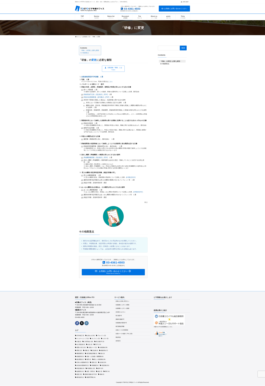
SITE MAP (185, 2)
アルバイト (102, 335)
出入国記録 (81, 344)
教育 (89, 359)
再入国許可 (100, 341)
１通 (92, 77)
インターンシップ (83, 338)
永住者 (103, 362)
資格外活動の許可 (91, 374)
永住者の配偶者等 (83, 365)
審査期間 (80, 353)
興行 (107, 371)
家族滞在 (104, 350)
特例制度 (95, 365)
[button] (113, 69)
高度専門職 (91, 377)
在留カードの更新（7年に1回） (124, 333)
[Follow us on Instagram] (86, 323)
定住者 (95, 350)
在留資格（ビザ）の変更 (122, 305)
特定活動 (80, 368)
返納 (102, 374)
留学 (100, 368)
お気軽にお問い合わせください (175, 8)
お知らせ (91, 335)
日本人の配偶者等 (83, 362)
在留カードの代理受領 (122, 330)
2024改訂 (80, 335)
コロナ (105, 338)
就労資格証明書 (92, 353)
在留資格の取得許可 (121, 323)
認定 (79, 374)
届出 (102, 353)
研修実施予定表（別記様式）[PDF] (96, 94)
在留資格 (103, 347)
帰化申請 (118, 337)
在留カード (93, 347)
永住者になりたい (121, 312)
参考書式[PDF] (131, 177)
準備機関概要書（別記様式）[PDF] (96, 157)
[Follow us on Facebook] (77, 323)
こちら (110, 81)
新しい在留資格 (99, 359)
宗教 (87, 350)
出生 (90, 344)
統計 (100, 371)
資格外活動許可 (120, 319)
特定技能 (105, 365)
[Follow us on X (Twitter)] (82, 323)
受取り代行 (81, 347)
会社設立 (118, 341)
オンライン (96, 338)
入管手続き (88, 341)
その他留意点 (84, 53)
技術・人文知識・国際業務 (95, 356)
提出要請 (80, 359)
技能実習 (80, 356)
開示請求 (80, 377)
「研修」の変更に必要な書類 (89, 50)
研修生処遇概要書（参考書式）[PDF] (96, 97)
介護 (79, 341)
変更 (79, 350)
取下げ (98, 344)
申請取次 (91, 368)
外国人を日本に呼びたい (122, 301)
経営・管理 (91, 371)
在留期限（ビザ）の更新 (122, 308)
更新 (94, 362)
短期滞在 (80, 371)
